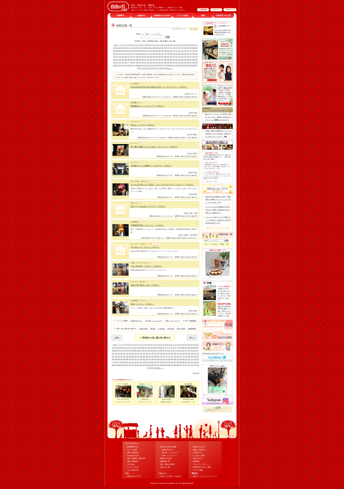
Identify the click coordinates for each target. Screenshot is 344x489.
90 (122, 51)
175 (185, 57)
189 (140, 60)
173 (179, 57)
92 (126, 51)
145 (185, 54)
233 (179, 62)
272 (144, 68)
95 (132, 51)
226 (159, 62)
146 (188, 54)
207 (190, 60)
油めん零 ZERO (145, 285)
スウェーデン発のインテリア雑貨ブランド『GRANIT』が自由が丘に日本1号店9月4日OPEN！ (218, 220)
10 (130, 45)
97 (136, 51)
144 (182, 54)
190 (142, 60)
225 (156, 62)
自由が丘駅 (143, 329)
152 (120, 57)
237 (190, 62)
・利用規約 (195, 461)
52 (130, 48)
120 (114, 54)
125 (128, 54)
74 (174, 48)
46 (118, 48)
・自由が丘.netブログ (133, 476)
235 (185, 62)
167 (162, 57)
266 (188, 65)
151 (117, 57)
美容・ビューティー (173, 321)
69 (164, 48)
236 (188, 62)
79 (184, 48)
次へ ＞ (170, 68)
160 (142, 57)
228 (165, 62)
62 (150, 48)
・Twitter (162, 476)
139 (168, 54)
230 (171, 62)
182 (120, 60)
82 (190, 48)
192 (148, 60)
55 (136, 48)
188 (137, 60)
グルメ (207, 244)
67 (160, 48)
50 (126, 48)
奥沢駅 (152, 329)
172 (176, 57)
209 (196, 60)
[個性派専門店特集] (209, 315)
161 (145, 57)
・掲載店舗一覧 (164, 461)
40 (190, 45)
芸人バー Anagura (148, 206)
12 (134, 45)
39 (188, 45)
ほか (227, 244)
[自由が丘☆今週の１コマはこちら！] (217, 275)
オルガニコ (145, 399)
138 (165, 54)
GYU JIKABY (146, 266)
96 (134, 51)
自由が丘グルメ (136, 321)
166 (159, 57)
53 (132, 48)
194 (154, 60)
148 (193, 54)
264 (182, 65)
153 (123, 57)
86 (114, 51)
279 (163, 68)
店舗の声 (141, 15)
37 (184, 45)
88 (118, 51)
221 (145, 62)
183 (123, 60)
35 (180, 45)
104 (154, 51)
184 (125, 60)
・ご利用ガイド (197, 453)
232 (176, 62)
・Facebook (169, 476)
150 (114, 57)
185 (128, 60)
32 (174, 45)
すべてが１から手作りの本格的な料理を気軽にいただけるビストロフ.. (222, 32)
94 (130, 51)
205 (185, 60)
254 (154, 65)
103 (151, 51)
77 (180, 48)
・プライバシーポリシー (200, 464)
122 (120, 54)
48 (122, 48)
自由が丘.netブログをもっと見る (217, 228)
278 (161, 68)
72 (170, 48)
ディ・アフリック (123, 399)
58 (142, 48)
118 (193, 51)
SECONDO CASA (188, 399)
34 (178, 45)
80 (186, 48)
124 (125, 54)
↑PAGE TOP (195, 373)
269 (196, 65)
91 (124, 51)
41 (193, 45)
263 (179, 65)
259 (168, 65)
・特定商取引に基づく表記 (201, 467)
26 (162, 45)
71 (168, 48)
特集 (203, 15)
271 (141, 68)
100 (142, 51)
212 (120, 62)
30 (170, 45)
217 (134, 62)
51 (128, 48)
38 (186, 45)
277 (158, 68)
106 (159, 51)
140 (171, 54)
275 (152, 68)
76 (178, 48)
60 (146, 48)
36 (182, 45)
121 (117, 54)
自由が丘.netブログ (162, 15)
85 (196, 48)
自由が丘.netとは (223, 15)
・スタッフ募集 (197, 470)
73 (172, 48)
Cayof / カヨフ (166, 399)
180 (114, 60)
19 (148, 45)
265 (185, 65)
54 (134, 48)
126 (131, 54)
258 (165, 65)
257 (162, 65)
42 (195, 45)
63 (152, 48)
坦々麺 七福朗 (154, 147)
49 (124, 48)
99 (140, 51)
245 (128, 65)
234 (182, 62)
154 (125, 57)
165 (156, 57)
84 (194, 48)
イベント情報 (182, 15)
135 (156, 54)
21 (152, 45)
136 (159, 54)
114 (182, 51)
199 (168, 60)
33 (176, 45)
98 (138, 51)
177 (190, 57)
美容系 (222, 244)
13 (136, 45)
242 (120, 65)
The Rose (145, 247)
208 (193, 60)
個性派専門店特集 (224, 304)
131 (145, 54)
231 (173, 62)
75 (176, 48)
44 (114, 48)
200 (171, 60)
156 (131, 57)
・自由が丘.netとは (198, 447)
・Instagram (177, 476)
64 (154, 48)
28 (166, 45)
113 (179, 51)
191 (145, 60)
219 (140, 62)
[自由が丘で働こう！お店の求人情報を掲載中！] (217, 149)
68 (162, 48)
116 (188, 51)
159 (140, 57)
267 (190, 65)
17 (144, 45)
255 (156, 65)
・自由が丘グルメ (167, 450)
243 (123, 65)
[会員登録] (202, 11)
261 (173, 65)
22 (154, 45)
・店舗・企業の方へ (198, 450)
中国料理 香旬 (148, 225)
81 (188, 48)
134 (154, 54)
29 (168, 45)
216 (131, 62)
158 (137, 57)
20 (150, 45)
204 (182, 60)
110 (171, 51)
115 (185, 51)
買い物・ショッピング (154, 321)
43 (197, 45)
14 (138, 45)
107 (162, 51)
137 (162, 54)
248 (137, 65)
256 (159, 65)
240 (114, 65)
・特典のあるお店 (165, 458)
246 (131, 65)
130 (142, 54)
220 (142, 62)
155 (128, 57)
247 (134, 65)
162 (148, 57)
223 (151, 62)
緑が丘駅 (171, 329)
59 (144, 48)
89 (120, 51)
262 (176, 65)
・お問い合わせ (197, 458)
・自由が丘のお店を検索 (167, 447)
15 (140, 45)
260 (171, 65)
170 (171, 57)
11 (132, 45)
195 (156, 60)
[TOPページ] (229, 11)
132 (148, 54)
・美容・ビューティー (169, 455)
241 (117, 65)
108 (165, 51)
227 (162, 62)
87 (116, 51)
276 (155, 68)
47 (120, 48)
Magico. (143, 125)
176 (188, 57)
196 (159, 60)
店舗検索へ (193, 321)
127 (134, 54)
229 (168, 62)
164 (154, 57)
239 (196, 62)
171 (173, 57)
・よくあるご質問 (197, 455)
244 (125, 65)
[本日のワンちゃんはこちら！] (217, 393)
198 (165, 60)
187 (134, 60)
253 (151, 65)
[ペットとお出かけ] (209, 299)
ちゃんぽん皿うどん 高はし (162, 185)
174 (182, 57)
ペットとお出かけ (224, 286)
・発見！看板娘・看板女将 (135, 458)
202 (176, 60)
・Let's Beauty (130, 464)
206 (188, 60)
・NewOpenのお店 (132, 455)
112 (176, 51)
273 (147, 68)
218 (137, 62)
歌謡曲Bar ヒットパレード (148, 106)
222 (148, 62)
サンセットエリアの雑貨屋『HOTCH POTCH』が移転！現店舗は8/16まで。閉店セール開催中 (218, 209)
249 (140, 65)
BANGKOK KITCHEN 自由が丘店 (159, 87)
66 (158, 48)
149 (196, 54)
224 (154, 62)
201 (173, 60)
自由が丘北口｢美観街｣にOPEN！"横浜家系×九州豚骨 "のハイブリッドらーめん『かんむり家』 (218, 199)
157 (134, 57)
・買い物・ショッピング (169, 453)
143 (179, 54)
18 (146, 45)
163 (151, 57)
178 (193, 57)
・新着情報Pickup (132, 447)
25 (160, 45)
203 (179, 60)
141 (173, 54)
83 (192, 48)
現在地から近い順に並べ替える (156, 337)
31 (172, 45)
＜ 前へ (115, 45)
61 (148, 48)
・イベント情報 (131, 450)
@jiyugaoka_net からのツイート (213, 353)
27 (164, 45)
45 (116, 48)
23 (156, 45)
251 (145, 65)
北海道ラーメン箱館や (151, 166)
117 (190, 51)
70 (166, 48)
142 (176, 54)
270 (138, 68)
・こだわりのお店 (132, 467)
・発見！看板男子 (132, 461)
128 (137, 54)
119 (196, 51)
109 (168, 51)
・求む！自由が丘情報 (167, 464)
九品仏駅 (161, 329)
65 (156, 48)
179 (196, 57)
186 (131, 60)
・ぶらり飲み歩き (132, 470)
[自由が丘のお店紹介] (217, 59)
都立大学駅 (181, 329)
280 (166, 68)
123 (123, 54)
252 (148, 65)
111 (173, 51)
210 (114, 62)
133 (151, 54)
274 (149, 68)
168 (165, 57)
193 (151, 60)
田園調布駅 (192, 329)
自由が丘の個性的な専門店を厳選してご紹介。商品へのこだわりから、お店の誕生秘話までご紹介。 (224, 311)
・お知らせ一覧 (164, 467)
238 (193, 62)
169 (168, 57)
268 (193, 65)
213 (123, 62)
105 (156, 51)
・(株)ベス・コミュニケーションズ (204, 476)
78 (182, 48)
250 (142, 65)
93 (128, 51)
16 (142, 45)
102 (148, 51)
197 (162, 60)
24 (158, 45)
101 (145, 51)
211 (117, 62)
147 (190, 54)
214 (125, 62)
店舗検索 (120, 15)
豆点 (142, 304)
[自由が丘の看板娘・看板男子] (217, 82)
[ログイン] (215, 11)
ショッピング (214, 244)
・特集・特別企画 (132, 453)
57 (140, 48)
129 (140, 54)
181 (117, 60)
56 (138, 48)
